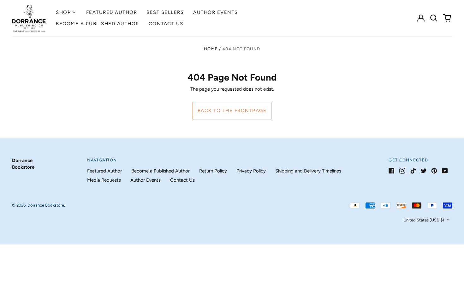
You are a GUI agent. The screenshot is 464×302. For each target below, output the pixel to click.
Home (211, 48)
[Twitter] (424, 171)
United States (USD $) (424, 220)
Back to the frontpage (232, 110)
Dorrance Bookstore (45, 205)
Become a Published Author (97, 24)
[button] (434, 18)
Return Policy (213, 171)
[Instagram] (402, 171)
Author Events (215, 12)
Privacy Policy (251, 171)
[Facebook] (392, 171)
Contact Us (166, 24)
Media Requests (104, 180)
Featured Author (111, 12)
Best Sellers (165, 12)
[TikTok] (413, 171)
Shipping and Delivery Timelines (308, 171)
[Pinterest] (434, 171)
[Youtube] (445, 171)
